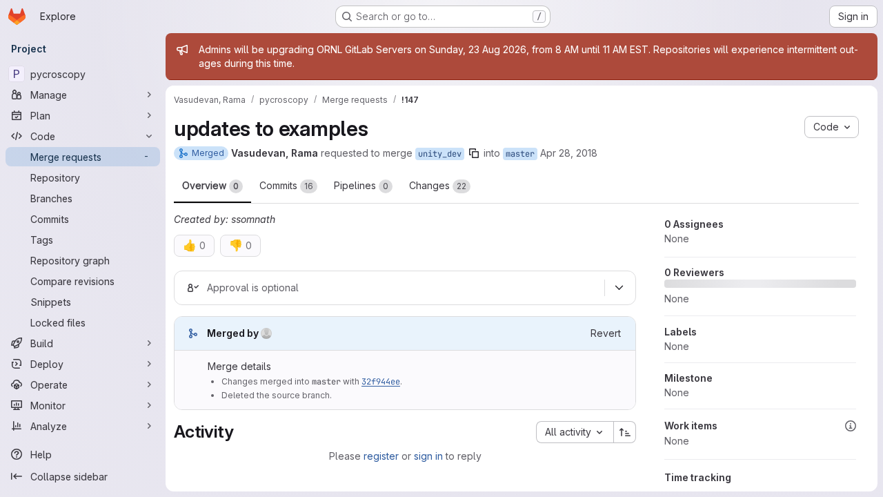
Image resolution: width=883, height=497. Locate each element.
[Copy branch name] (474, 153)
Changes (437, 185)
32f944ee (380, 381)
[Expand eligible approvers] (619, 288)
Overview (210, 185)
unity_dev (440, 153)
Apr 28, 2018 (568, 153)
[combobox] (574, 432)
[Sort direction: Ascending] (625, 432)
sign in (428, 456)
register (381, 456)
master (520, 153)
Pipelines (361, 185)
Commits (286, 185)
